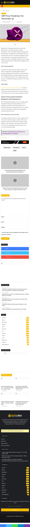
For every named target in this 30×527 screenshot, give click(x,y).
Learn (3, 337)
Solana (3, 335)
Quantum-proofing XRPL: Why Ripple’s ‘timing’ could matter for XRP (22, 388)
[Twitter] (14, 426)
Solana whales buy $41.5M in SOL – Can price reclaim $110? (7, 403)
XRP (15, 150)
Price (24, 147)
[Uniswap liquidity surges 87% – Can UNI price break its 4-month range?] (7, 381)
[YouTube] (16, 426)
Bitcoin (3, 320)
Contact (3, 439)
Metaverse (4, 340)
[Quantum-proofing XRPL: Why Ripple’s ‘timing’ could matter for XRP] (22, 381)
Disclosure (3, 441)
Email (2, 222)
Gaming (3, 333)
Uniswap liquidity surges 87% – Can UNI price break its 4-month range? (7, 388)
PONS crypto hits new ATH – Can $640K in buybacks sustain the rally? (22, 403)
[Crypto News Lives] (9, 2)
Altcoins (7, 10)
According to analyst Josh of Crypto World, (11, 87)
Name (3, 216)
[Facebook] (12, 426)
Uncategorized (5, 344)
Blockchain (4, 322)
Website (3, 227)
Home (3, 10)
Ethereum (4, 328)
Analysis (4, 324)
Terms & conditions (5, 445)
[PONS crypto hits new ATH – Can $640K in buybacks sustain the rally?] (22, 396)
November (7, 147)
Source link (3, 137)
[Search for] (28, 2)
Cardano (4, 342)
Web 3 (3, 326)
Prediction (16, 147)
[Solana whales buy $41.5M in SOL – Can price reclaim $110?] (7, 396)
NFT (3, 331)
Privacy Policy (4, 443)
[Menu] (1, 2)
